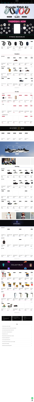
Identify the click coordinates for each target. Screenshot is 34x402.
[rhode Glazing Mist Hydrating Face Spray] (7, 33)
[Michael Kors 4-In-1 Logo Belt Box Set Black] (4, 24)
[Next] (31, 44)
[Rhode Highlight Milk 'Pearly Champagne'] (33, 27)
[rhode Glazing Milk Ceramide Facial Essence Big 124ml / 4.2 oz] (28, 25)
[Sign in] (32, 1)
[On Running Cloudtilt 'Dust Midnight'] (2, 29)
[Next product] (21, 28)
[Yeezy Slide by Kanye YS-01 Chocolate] (9, 31)
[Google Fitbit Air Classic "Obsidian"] (1, 33)
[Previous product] (12, 28)
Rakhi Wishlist (9, 2)
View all (32, 56)
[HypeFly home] (17, 1)
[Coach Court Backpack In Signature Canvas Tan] (31, 25)
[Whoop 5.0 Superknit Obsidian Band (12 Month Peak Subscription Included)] (5, 28)
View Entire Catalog (17, 210)
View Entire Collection (16, 312)
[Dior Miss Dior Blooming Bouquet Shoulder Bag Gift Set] (25, 33)
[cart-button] (31, 1)
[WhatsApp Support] (32, 398)
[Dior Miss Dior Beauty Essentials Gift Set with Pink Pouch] (24, 28)
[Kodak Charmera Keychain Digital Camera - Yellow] (24, 25)
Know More (25, 319)
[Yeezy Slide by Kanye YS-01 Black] (29, 32)
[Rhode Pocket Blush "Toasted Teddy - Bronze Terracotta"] (32, 30)
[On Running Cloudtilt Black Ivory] (8, 28)
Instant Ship (2, 2)
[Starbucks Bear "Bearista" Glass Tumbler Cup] (27, 30)
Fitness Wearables (5, 2)
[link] (17, 29)
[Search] (1, 1)
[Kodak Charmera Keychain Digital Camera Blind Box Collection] (9, 25)
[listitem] (4, 45)
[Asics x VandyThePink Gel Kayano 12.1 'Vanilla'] (4, 31)
